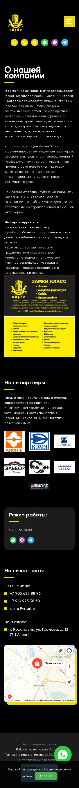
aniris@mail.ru (22, 608)
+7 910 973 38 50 (25, 600)
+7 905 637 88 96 (25, 593)
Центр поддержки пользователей (39, 760)
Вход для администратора (39, 744)
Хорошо (45, 776)
